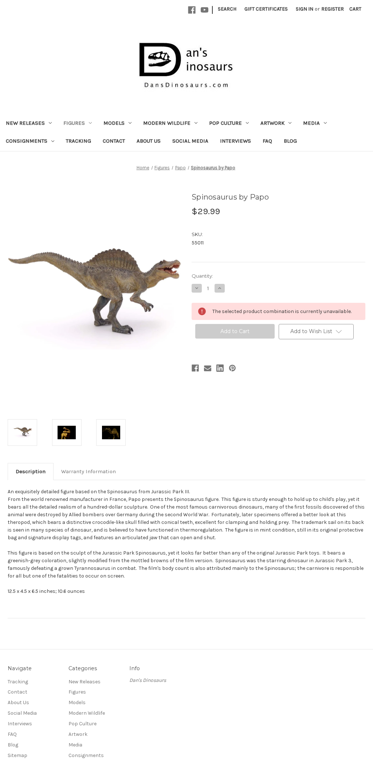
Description (31, 471)
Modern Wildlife (167, 123)
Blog (290, 141)
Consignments (26, 141)
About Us (149, 141)
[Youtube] (204, 10)
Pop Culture (225, 123)
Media (311, 123)
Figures (74, 123)
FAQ (267, 141)
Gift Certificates (266, 9)
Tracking (78, 141)
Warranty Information (88, 471)
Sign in (304, 9)
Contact (114, 141)
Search (227, 9)
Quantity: (202, 276)
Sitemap (17, 755)
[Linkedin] (220, 368)
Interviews (235, 141)
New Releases (25, 123)
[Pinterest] (232, 368)
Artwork (272, 123)
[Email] (207, 368)
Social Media (190, 141)
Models (114, 123)
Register (332, 9)
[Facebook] (192, 10)
